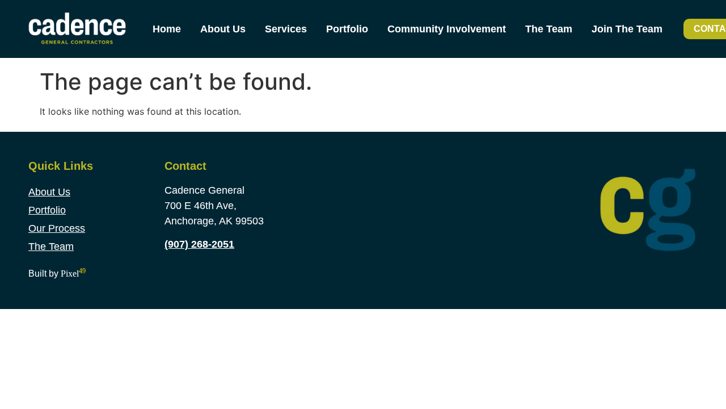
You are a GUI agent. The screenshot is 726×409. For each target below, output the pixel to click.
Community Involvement (446, 29)
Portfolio (347, 29)
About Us (223, 29)
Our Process (56, 228)
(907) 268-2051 (199, 244)
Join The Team (627, 29)
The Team (548, 29)
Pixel (73, 273)
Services (286, 29)
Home (167, 29)
